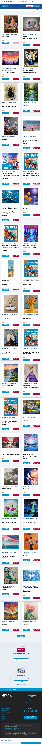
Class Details (5, 42)
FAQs (3, 714)
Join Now (21, 681)
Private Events (5, 710)
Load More (21, 636)
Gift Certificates (6, 712)
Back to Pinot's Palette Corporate (10, 689)
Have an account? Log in (21, 684)
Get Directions (27, 698)
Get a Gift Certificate (21, 659)
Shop (3, 716)
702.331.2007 (27, 702)
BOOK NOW (36, 45)
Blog (3, 718)
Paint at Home (5, 720)
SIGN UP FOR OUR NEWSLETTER (30, 717)
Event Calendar (6, 708)
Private (36, 6)
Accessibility (17, 728)
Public (29, 6)
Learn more (9, 740)
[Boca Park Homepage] (8, 1)
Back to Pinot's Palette (23, 1)
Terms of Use (6, 728)
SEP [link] (37, 10)
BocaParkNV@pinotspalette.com (31, 700)
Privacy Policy (12, 728)
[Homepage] (11, 695)
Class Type (5, 6)
